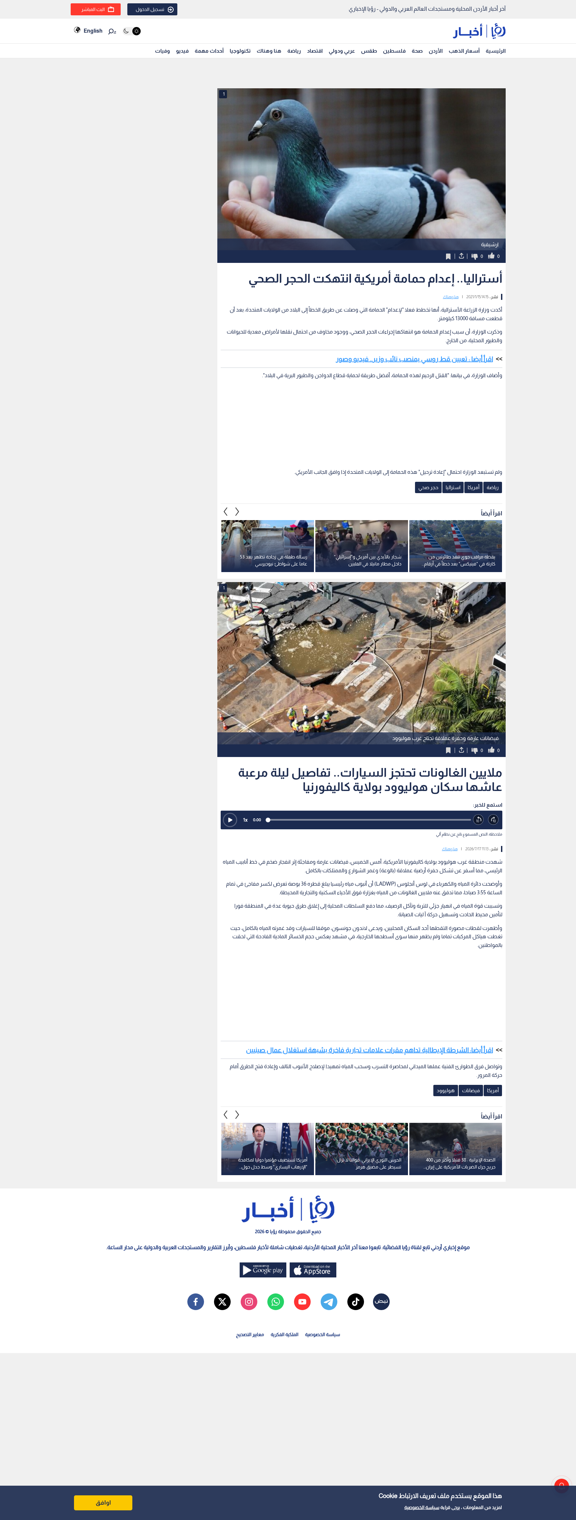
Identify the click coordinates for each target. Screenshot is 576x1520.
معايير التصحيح (250, 1334)
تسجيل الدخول (150, 9)
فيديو (182, 51)
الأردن (436, 51)
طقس (369, 51)
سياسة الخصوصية (421, 1507)
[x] (222, 1301)
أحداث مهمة (209, 51)
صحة (417, 51)
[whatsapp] (275, 1301)
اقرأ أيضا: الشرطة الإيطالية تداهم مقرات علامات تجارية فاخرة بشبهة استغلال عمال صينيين (369, 1050)
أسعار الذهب (464, 51)
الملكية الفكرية (284, 1334)
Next (225, 511)
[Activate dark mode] (131, 31)
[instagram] (249, 1301)
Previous (237, 511)
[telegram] (329, 1301)
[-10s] (478, 820)
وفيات (162, 51)
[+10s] (493, 820)
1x (245, 820)
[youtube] (302, 1301)
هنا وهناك (269, 51)
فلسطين (394, 51)
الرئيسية (496, 51)
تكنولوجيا (240, 51)
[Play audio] (230, 820)
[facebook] (195, 1301)
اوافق (103, 1502)
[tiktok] (355, 1301)
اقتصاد (315, 51)
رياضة (294, 51)
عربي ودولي (342, 51)
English (93, 31)
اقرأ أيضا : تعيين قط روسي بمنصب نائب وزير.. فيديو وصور (414, 359)
